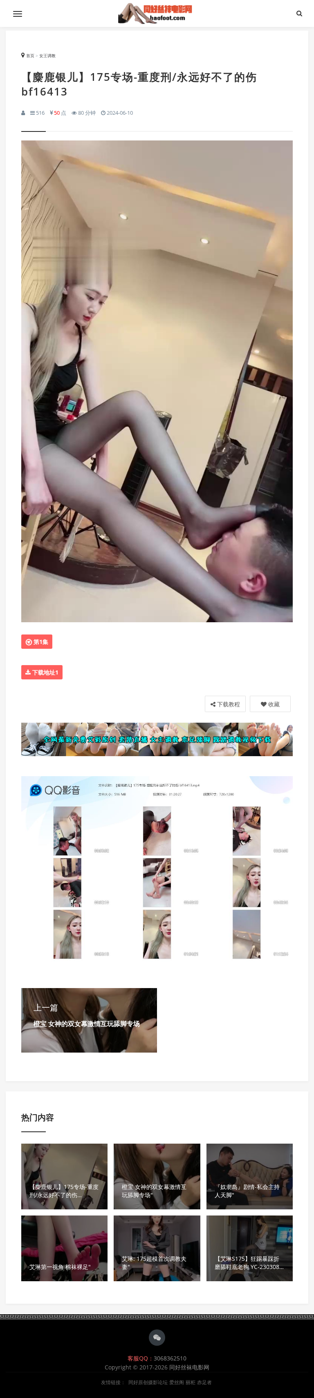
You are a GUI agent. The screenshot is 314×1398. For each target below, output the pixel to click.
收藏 (273, 704)
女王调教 (47, 55)
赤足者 (204, 1382)
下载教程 (227, 704)
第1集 (40, 642)
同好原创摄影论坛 (148, 1382)
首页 (30, 55)
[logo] (157, 13)
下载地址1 (44, 672)
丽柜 (190, 1382)
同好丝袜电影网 (189, 1367)
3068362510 (170, 1358)
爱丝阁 (176, 1382)
